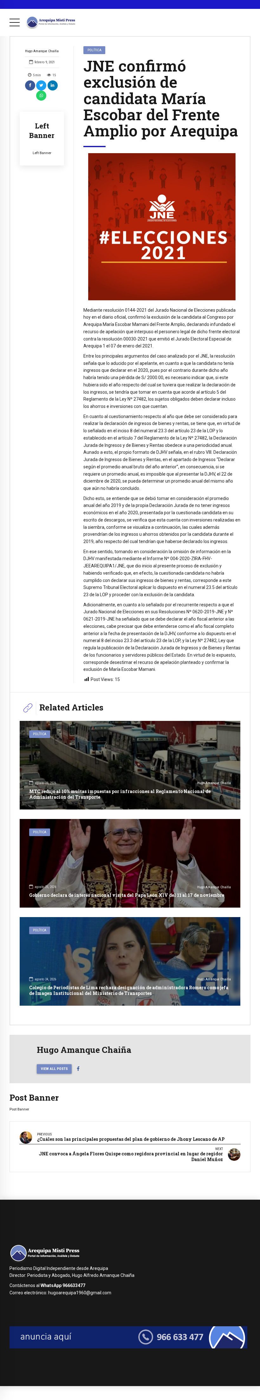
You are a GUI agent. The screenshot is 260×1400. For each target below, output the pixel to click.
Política (94, 50)
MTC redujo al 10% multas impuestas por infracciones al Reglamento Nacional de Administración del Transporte (120, 794)
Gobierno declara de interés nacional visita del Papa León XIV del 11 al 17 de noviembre (126, 895)
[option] (162, 226)
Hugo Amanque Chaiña (42, 51)
